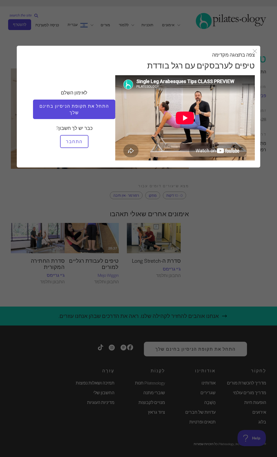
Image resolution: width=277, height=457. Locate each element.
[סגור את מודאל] (255, 51)
